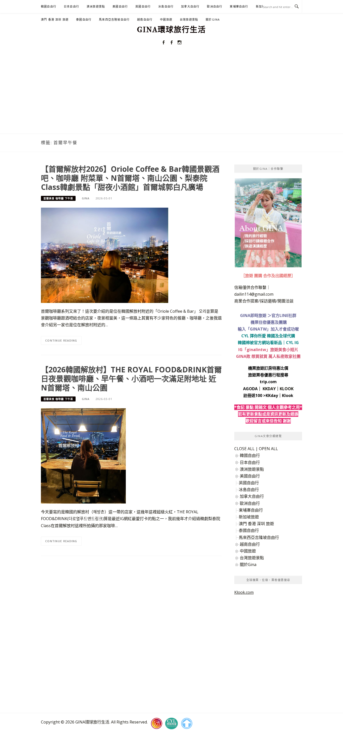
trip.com (268, 381)
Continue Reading (61, 340)
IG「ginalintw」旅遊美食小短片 (268, 349)
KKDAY (269, 388)
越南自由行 (144, 19)
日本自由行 (71, 6)
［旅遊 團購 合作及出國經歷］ (268, 275)
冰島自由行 (166, 6)
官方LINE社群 (283, 315)
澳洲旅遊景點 (96, 6)
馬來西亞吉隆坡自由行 (114, 19)
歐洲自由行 (214, 6)
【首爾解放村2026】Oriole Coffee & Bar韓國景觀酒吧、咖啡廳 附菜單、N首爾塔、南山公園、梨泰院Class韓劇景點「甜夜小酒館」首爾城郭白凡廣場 (130, 178)
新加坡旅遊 (249, 517)
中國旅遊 (166, 19)
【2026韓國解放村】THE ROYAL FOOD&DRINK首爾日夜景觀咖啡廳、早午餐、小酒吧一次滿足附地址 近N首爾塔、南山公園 (131, 378)
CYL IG (292, 342)
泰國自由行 (83, 19)
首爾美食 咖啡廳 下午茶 (58, 198)
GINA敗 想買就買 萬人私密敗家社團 (268, 356)
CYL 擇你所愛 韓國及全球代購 (268, 336)
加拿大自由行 (190, 6)
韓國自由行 (48, 6)
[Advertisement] (171, 96)
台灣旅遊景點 (189, 19)
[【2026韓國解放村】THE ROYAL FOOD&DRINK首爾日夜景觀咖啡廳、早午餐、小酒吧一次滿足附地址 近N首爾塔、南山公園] (83, 455)
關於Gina (213, 19)
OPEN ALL (268, 448)
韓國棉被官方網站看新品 (260, 342)
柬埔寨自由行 (239, 6)
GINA (85, 198)
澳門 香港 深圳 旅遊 (55, 19)
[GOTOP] (187, 723)
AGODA (250, 388)
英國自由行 (143, 6)
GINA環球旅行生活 (171, 29)
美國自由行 (120, 6)
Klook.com (244, 592)
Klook (287, 395)
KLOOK (287, 388)
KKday (272, 395)
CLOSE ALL (244, 448)
